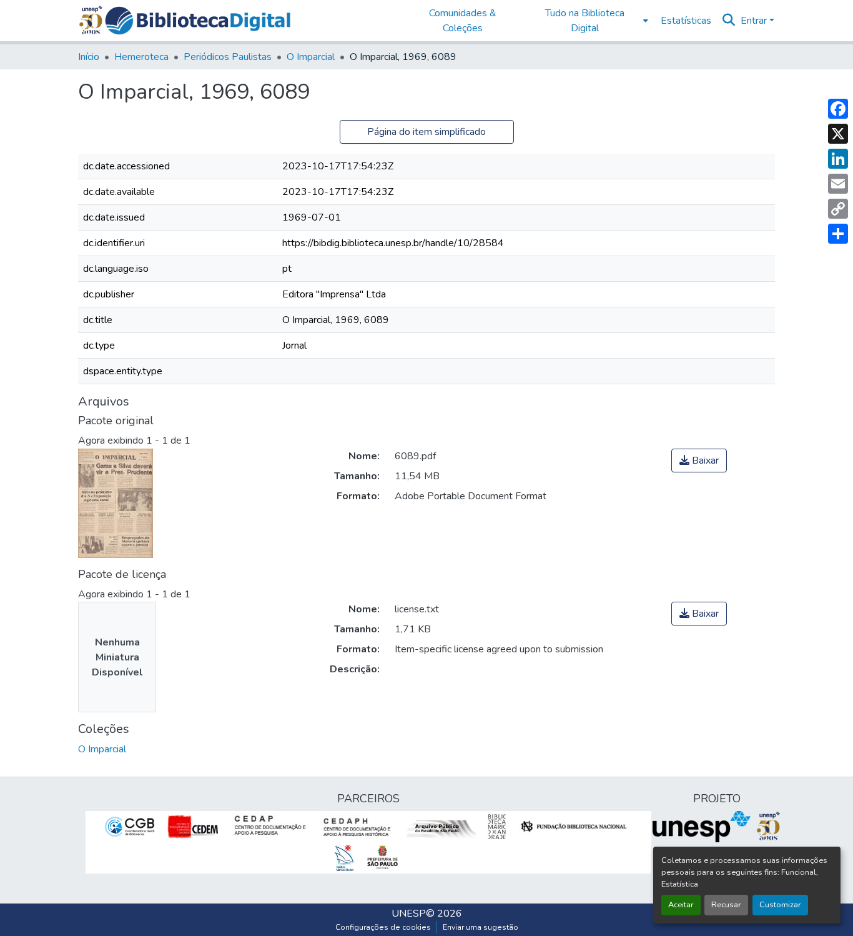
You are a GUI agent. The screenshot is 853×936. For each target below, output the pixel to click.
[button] (198, 20)
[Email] (838, 183)
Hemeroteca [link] (141, 57)
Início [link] (88, 57)
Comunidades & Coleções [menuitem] (462, 20)
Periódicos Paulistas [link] (228, 57)
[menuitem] (588, 21)
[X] (838, 133)
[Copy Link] (838, 208)
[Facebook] (838, 108)
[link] (699, 460)
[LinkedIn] (838, 158)
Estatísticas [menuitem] (686, 20)
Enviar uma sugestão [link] (480, 927)
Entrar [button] (755, 20)
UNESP (409, 913)
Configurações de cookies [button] (383, 927)
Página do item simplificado (426, 132)
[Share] (838, 233)
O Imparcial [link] (311, 57)
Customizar (780, 904)
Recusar (726, 904)
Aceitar (681, 904)
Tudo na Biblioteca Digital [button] (584, 20)
